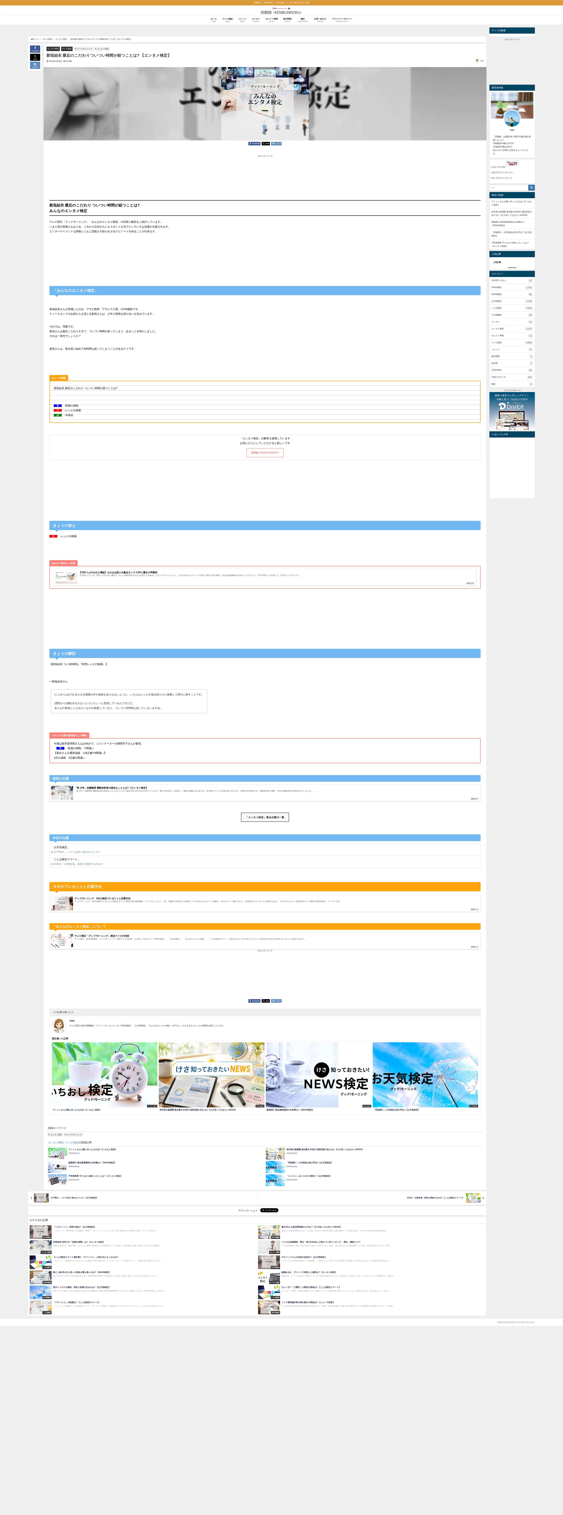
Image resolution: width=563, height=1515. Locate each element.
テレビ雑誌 (67, 49)
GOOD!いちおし (511, 280)
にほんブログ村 (498, 167)
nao (482, 61)
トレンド (511, 349)
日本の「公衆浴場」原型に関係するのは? (78, 864)
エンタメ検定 (53, 49)
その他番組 (511, 315)
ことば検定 (511, 308)
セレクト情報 (511, 336)
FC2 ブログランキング (501, 178)
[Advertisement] (265, 178)
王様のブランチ (511, 377)
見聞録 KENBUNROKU (265, 452)
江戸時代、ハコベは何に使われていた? (77, 852)
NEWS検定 (511, 287)
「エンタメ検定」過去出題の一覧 (265, 817)
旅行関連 (511, 356)
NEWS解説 (511, 294)
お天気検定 (511, 301)
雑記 (511, 384)
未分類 (511, 363)
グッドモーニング (84, 49)
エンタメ (511, 322)
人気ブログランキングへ (502, 172)
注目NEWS (511, 370)
